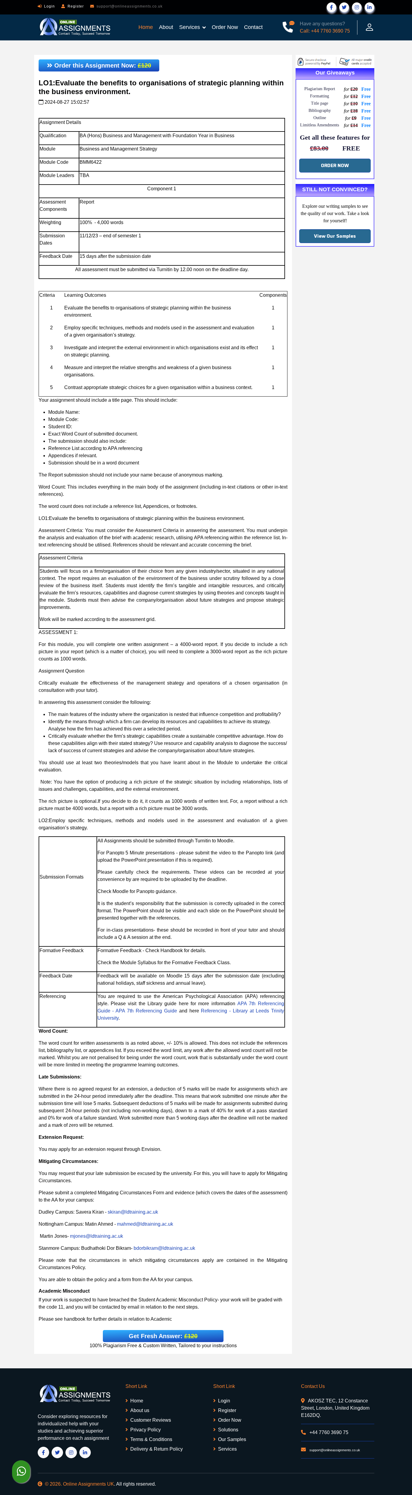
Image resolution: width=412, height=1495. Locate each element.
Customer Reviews (150, 1420)
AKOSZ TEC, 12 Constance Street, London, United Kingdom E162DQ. (335, 1408)
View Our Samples (335, 236)
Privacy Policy (145, 1429)
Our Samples (232, 1439)
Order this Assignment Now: (101, 65)
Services (189, 27)
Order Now (225, 27)
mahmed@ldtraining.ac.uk (145, 1224)
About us (139, 1410)
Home (145, 27)
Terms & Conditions (151, 1439)
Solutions (228, 1429)
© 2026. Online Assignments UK (79, 1484)
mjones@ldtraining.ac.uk (96, 1236)
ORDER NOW (335, 165)
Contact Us (313, 1386)
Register (76, 6)
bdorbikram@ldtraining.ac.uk (164, 1248)
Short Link (136, 1386)
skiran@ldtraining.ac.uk (133, 1212)
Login (49, 6)
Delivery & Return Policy (156, 1449)
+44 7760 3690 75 (328, 1432)
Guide (170, 1010)
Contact (253, 27)
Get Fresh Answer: (163, 1336)
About (166, 27)
